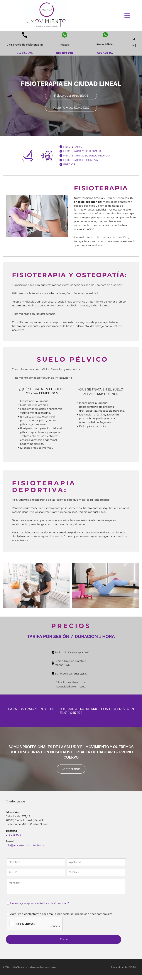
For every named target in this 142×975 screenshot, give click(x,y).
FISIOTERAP (71, 155)
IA (80, 155)
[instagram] (134, 46)
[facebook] (134, 40)
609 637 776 (64, 53)
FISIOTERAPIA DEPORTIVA (80, 160)
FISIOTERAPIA (72, 146)
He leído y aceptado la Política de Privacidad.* (39, 903)
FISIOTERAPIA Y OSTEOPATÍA (82, 151)
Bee (127, 967)
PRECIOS (69, 164)
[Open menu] (127, 15)
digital (132, 967)
